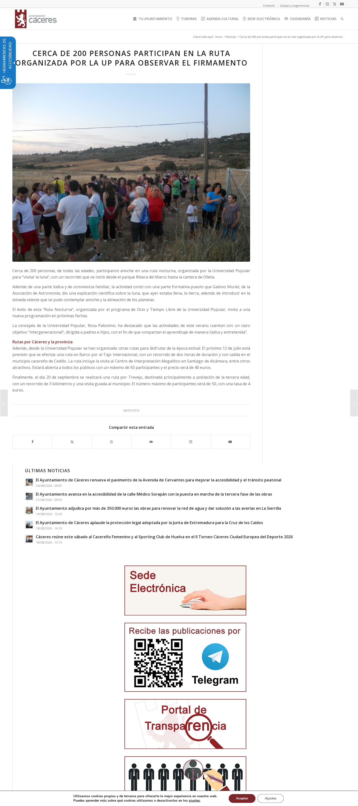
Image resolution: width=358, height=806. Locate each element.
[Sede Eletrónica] (185, 590)
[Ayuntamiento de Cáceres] (35, 18)
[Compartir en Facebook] (32, 442)
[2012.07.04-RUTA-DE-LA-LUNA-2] (131, 172)
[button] (4, 403)
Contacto (269, 5)
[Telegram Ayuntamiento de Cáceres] (185, 657)
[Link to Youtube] (342, 4)
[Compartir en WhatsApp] (111, 442)
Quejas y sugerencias (294, 5)
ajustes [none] (194, 800)
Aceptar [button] (242, 798)
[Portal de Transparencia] (185, 724)
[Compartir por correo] (151, 442)
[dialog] (179, 798)
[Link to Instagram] (327, 4)
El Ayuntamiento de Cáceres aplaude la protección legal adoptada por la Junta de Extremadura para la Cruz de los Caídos (149, 522)
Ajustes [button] (270, 798)
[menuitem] (152, 18)
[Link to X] (334, 4)
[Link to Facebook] (319, 4)
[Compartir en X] (72, 442)
